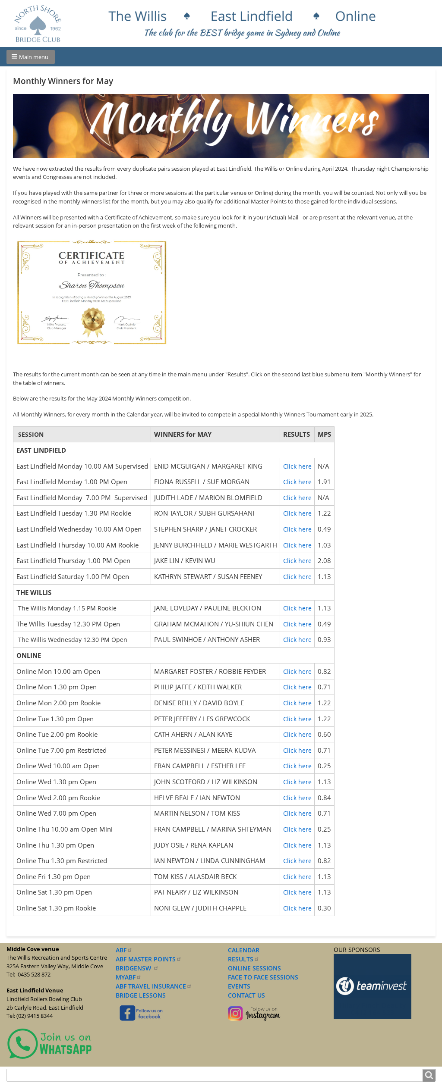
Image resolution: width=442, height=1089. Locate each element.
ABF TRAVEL (151, 986)
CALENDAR (243, 950)
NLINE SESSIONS (257, 968)
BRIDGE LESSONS (141, 995)
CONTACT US (244, 995)
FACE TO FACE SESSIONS (262, 977)
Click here (297, 466)
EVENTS (237, 986)
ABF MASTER (146, 959)
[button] (30, 57)
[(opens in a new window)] (49, 1043)
